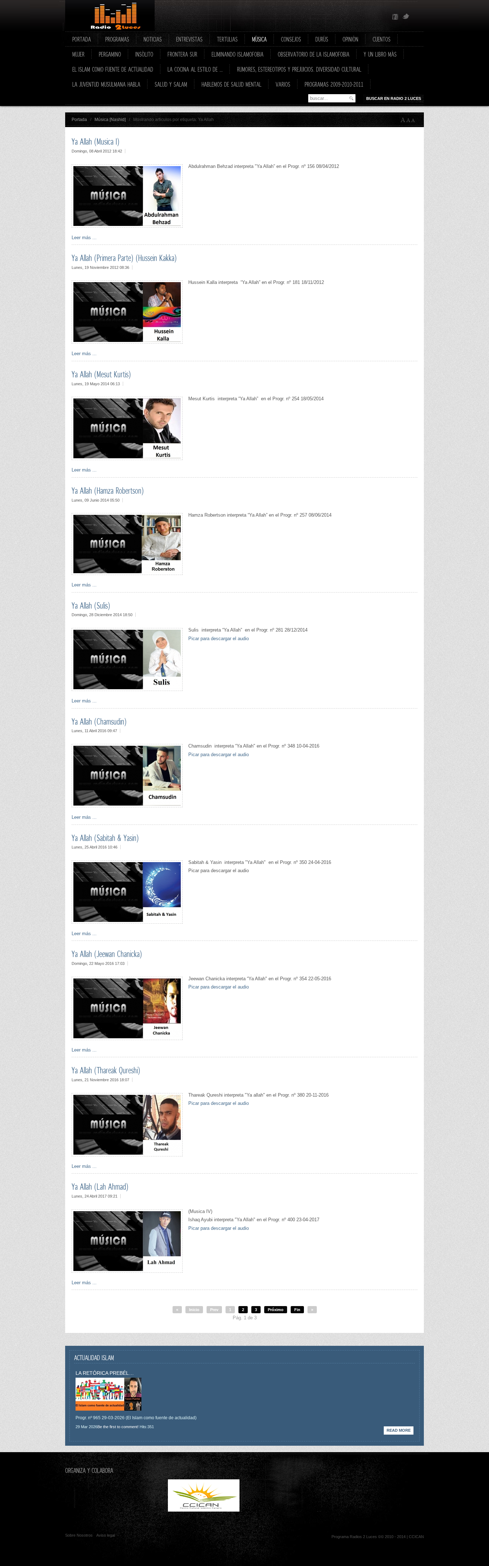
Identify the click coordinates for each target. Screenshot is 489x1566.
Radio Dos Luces (110, 16)
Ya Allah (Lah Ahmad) (100, 1186)
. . (278, 1510)
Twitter (406, 16)
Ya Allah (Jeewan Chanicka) (107, 954)
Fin (297, 1310)
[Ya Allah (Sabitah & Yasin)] (127, 922)
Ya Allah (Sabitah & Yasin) (105, 838)
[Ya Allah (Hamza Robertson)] (127, 573)
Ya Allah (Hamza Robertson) (108, 490)
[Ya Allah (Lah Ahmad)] (127, 1271)
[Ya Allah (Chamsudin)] (127, 805)
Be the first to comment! (118, 1427)
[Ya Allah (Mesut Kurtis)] (127, 458)
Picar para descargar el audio (218, 638)
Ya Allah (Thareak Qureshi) (106, 1070)
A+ (403, 120)
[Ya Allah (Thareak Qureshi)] (127, 1154)
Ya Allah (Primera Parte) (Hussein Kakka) (124, 258)
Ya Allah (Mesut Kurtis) (101, 374)
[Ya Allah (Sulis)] (127, 689)
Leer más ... (84, 237)
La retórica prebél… (105, 1373)
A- (414, 120)
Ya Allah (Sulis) (91, 605)
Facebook (395, 16)
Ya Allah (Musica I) (96, 141)
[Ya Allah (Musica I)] (127, 226)
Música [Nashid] (110, 119)
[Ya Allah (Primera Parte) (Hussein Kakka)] (127, 342)
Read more (399, 1430)
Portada (79, 119)
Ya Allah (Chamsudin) (99, 721)
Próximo (276, 1310)
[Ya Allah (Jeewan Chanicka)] (127, 1038)
